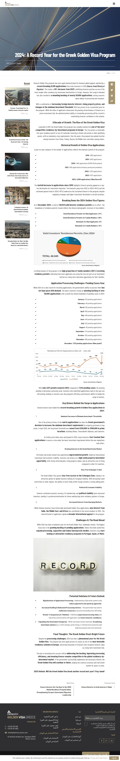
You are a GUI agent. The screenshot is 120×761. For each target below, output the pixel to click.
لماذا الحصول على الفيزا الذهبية (49, 721)
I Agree (114, 758)
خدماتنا (78, 720)
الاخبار (19, 63)
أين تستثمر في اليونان (73, 740)
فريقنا (78, 724)
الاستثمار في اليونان (50, 738)
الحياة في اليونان (52, 741)
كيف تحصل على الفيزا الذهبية (50, 726)
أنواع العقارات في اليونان (71, 736)
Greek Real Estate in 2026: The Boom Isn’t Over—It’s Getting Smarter (18, 142)
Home (108, 73)
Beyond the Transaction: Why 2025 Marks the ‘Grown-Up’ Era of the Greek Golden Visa (17, 176)
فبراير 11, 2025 (10, 63)
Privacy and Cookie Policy (98, 758)
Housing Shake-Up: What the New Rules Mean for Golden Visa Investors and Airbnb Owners (18, 243)
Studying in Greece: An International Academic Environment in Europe (21, 209)
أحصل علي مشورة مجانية (95, 754)
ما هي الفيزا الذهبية (51, 717)
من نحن (78, 717)
